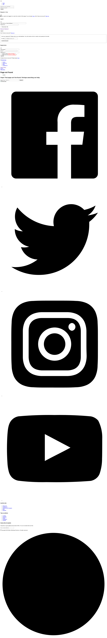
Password (2, 24)
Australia (4, 516)
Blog (4, 64)
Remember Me (5, 26)
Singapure (5, 519)
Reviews (4, 510)
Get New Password (5, 40)
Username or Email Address (6, 23)
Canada (4, 520)
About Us (5, 63)
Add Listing (2, 69)
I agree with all (9, 54)
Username (2, 49)
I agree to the (8, 53)
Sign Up (47, 16)
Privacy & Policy (11, 53)
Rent (4, 3)
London (4, 515)
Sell (3, 4)
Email (1, 50)
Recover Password (4, 28)
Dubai (4, 518)
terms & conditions (12, 54)
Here (18, 58)
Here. (33, 16)
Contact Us (5, 65)
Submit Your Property (7, 508)
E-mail (2, 38)
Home (4, 62)
